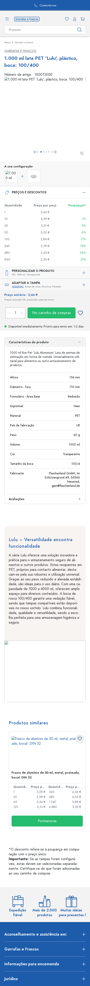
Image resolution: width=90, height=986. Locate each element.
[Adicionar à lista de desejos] (80, 312)
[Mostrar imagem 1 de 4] (41, 152)
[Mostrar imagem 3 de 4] (46, 152)
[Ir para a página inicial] (27, 18)
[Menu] (7, 19)
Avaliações (16, 499)
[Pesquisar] (80, 29)
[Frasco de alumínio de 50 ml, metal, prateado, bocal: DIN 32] (47, 751)
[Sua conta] (74, 18)
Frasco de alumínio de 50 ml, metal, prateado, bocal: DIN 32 (46, 775)
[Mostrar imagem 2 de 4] (43, 152)
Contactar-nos (30, 5)
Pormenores (47, 821)
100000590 (17, 286)
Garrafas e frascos (20, 51)
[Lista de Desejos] (66, 18)
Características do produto (29, 342)
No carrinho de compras (51, 312)
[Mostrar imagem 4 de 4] (49, 152)
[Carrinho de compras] (82, 18)
